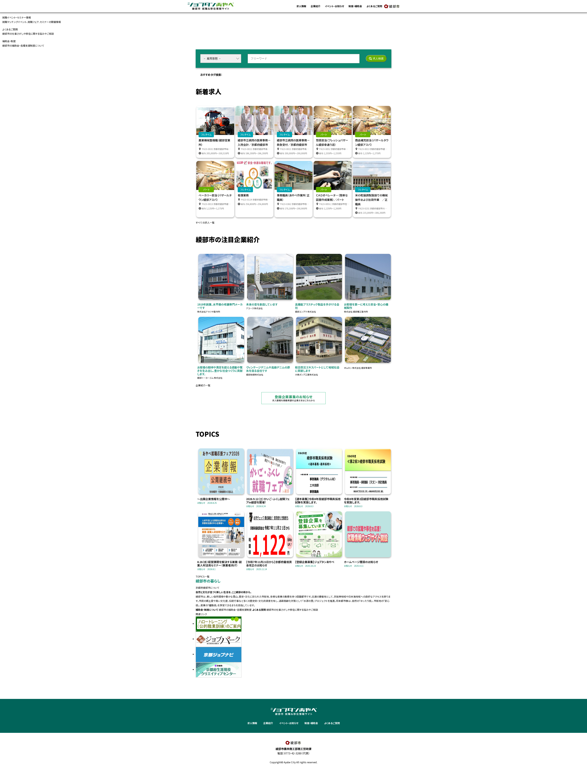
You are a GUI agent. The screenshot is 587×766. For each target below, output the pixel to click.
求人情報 (301, 6)
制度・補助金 (355, 6)
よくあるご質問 (374, 6)
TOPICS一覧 (202, 576)
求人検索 (378, 58)
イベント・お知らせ (334, 6)
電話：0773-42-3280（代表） (293, 753)
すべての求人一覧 (205, 222)
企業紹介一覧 (203, 385)
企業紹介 (315, 6)
